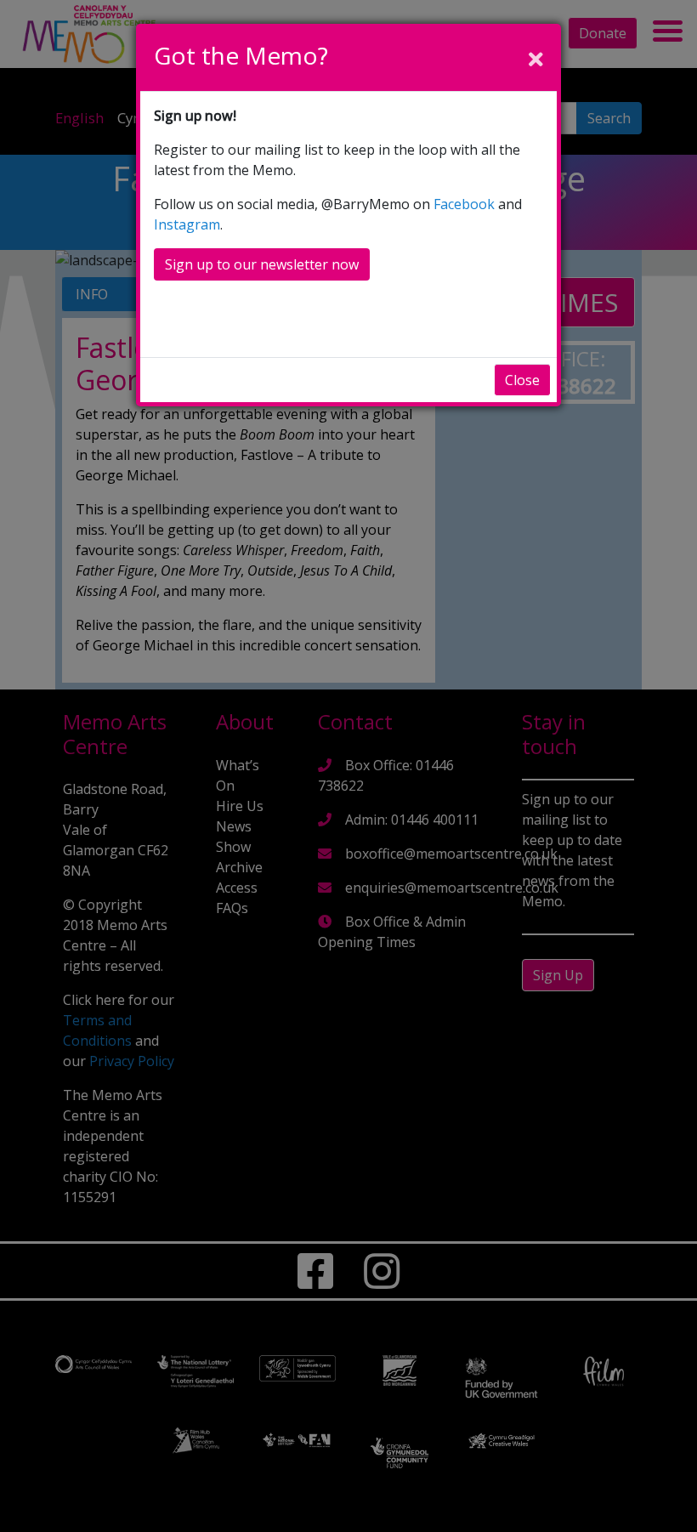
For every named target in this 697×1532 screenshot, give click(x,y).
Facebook (464, 204)
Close (522, 380)
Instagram (187, 224)
